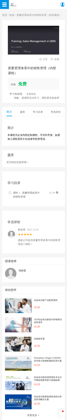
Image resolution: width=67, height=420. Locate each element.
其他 (11, 15)
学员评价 (56, 112)
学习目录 (38, 112)
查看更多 (32, 415)
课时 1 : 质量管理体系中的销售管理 (26, 194)
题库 (22, 112)
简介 (9, 111)
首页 (4, 15)
